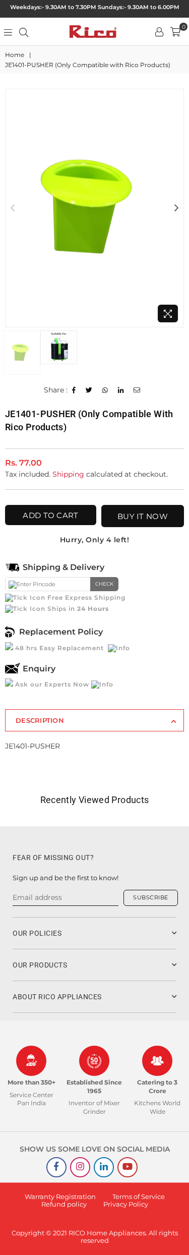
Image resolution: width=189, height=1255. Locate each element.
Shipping (68, 474)
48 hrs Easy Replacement (59, 648)
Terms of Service (138, 1196)
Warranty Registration (60, 1196)
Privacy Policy (125, 1204)
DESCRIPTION (40, 720)
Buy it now (142, 516)
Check (104, 584)
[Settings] (159, 31)
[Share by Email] (137, 390)
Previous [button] (12, 208)
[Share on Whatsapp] (105, 390)
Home (14, 55)
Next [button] (176, 208)
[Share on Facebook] (74, 390)
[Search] (24, 31)
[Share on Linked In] (121, 390)
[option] (94, 208)
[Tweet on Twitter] (89, 390)
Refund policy (64, 1204)
